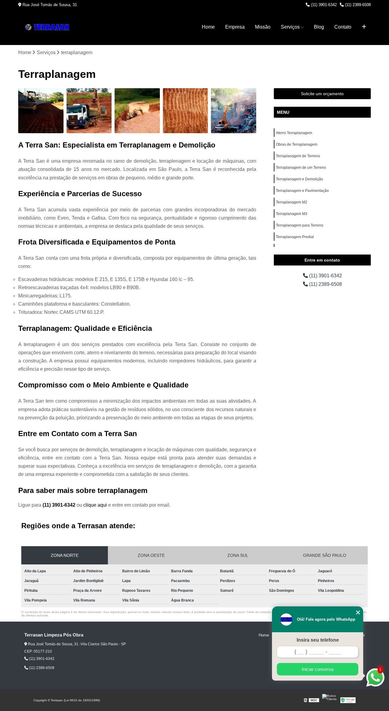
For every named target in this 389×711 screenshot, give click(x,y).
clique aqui (95, 505)
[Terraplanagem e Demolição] (233, 111)
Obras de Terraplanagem (296, 144)
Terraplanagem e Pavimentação (302, 191)
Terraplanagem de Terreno (298, 156)
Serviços (290, 26)
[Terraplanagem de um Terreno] (185, 111)
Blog (319, 26)
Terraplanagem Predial (295, 237)
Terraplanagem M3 (291, 214)
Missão (262, 26)
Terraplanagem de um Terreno (301, 167)
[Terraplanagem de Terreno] (137, 111)
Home (208, 26)
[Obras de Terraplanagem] (89, 111)
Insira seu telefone (318, 640)
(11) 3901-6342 (323, 4)
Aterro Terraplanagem (294, 133)
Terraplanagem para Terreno (299, 225)
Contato (342, 26)
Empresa (235, 26)
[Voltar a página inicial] (48, 27)
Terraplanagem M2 (291, 202)
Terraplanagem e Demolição (299, 179)
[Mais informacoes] (364, 27)
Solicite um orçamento (322, 93)
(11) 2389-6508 (357, 4)
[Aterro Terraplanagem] (41, 111)
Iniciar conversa (317, 669)
